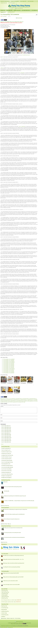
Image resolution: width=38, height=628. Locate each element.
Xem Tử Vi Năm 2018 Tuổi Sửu (6, 427)
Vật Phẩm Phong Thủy (26, 10)
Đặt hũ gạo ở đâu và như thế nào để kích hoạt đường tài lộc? (13, 563)
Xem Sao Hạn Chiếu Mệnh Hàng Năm (7, 467)
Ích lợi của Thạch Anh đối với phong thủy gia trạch (13, 486)
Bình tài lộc (5, 481)
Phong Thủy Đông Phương (5, 1)
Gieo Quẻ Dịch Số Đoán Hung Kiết (7, 460)
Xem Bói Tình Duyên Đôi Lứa (6, 448)
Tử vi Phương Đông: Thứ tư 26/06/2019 (8, 360)
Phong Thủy (3, 10)
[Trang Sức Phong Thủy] (5, 505)
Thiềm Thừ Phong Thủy (5, 592)
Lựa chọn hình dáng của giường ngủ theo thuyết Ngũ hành (14, 514)
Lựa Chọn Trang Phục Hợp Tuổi (6, 458)
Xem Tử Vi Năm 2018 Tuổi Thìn (6, 431)
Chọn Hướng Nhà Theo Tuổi (6, 463)
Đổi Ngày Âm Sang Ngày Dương (6, 475)
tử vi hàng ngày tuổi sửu (29, 399)
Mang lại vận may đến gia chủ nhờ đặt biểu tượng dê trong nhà (15, 495)
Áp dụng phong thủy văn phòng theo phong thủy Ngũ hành (14, 537)
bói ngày (2, 398)
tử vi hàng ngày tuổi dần (25, 398)
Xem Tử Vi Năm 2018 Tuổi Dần (6, 428)
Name (1, 414)
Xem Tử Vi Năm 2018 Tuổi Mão (6, 430)
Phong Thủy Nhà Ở (17, 10)
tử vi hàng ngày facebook (18, 398)
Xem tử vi (2, 67)
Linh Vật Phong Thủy (5, 593)
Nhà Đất (3, 616)
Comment (1, 406)
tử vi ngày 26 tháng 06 (30, 400)
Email (1, 417)
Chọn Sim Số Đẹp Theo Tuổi (6, 450)
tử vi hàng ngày (22, 72)
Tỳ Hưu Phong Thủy (5, 590)
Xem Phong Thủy (9, 10)
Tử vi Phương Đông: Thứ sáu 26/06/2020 (8, 359)
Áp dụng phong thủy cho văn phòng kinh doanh (12, 532)
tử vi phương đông (9, 401)
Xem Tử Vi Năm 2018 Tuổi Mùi (6, 436)
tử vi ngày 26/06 (35, 400)
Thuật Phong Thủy (23, 1)
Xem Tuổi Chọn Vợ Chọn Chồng (6, 470)
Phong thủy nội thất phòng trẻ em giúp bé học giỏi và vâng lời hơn (15, 509)
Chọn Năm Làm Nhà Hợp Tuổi (6, 472)
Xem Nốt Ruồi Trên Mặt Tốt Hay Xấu (7, 465)
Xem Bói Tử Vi (3, 12)
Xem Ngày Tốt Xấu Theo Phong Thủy (7, 455)
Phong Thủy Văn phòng (15, 1)
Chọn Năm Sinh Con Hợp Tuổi (6, 453)
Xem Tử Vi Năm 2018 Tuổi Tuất (6, 440)
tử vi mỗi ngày (24, 400)
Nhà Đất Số (4, 544)
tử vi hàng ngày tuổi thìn (6, 400)
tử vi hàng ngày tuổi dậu (32, 398)
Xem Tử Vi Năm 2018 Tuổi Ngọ (6, 434)
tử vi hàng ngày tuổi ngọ (22, 399)
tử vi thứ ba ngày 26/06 (30, 401)
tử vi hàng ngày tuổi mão (9, 399)
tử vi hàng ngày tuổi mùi (16, 399)
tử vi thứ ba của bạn (15, 401)
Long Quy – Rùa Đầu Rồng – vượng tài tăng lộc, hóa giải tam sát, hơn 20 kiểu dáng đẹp (19, 500)
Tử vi (9, 398)
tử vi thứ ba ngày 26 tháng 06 (22, 401)
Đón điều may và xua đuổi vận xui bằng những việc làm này (13, 555)
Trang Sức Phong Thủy (5, 596)
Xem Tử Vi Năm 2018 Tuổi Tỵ (6, 433)
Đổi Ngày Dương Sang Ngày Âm (6, 477)
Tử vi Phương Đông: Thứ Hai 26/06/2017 (8, 361)
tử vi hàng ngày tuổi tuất (19, 400)
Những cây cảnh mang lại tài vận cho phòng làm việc (13, 527)
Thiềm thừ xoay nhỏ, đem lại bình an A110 (10, 580)
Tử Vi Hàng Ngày (4, 16)
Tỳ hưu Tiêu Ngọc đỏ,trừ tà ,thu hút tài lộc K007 (11, 584)
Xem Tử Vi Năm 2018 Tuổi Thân (6, 437)
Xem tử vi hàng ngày (22, 126)
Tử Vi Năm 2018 (34, 10)
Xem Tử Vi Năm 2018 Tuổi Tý (6, 425)
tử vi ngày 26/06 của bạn (3, 401)
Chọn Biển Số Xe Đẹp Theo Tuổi (6, 451)
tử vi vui (34, 401)
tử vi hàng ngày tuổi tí (13, 400)
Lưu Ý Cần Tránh (30, 1)
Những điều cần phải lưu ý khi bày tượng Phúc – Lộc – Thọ (13, 559)
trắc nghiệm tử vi (6, 398)
